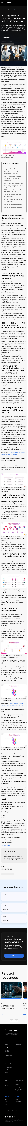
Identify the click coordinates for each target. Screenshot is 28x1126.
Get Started (14, 956)
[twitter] (8, 869)
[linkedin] (5, 869)
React (18, 599)
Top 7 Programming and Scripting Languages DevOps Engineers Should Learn (12, 705)
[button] (13, 998)
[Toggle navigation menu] (25, 2)
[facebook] (11, 869)
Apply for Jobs (5, 845)
